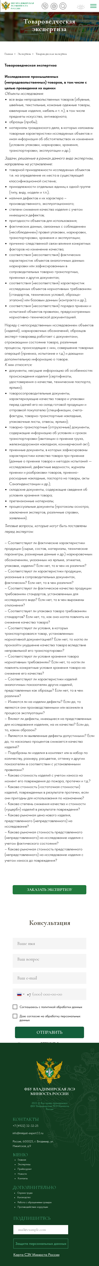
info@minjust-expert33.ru (28, 1133)
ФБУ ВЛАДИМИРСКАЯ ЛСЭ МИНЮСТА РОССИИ (49, 1091)
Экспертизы (24, 53)
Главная (9, 53)
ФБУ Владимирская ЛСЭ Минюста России (22, 6)
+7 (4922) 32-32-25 (25, 1125)
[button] (49, 889)
